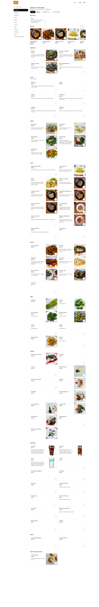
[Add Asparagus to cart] (55, 308)
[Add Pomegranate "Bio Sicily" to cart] (84, 516)
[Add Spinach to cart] (84, 345)
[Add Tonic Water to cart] (55, 516)
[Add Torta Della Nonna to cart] (55, 412)
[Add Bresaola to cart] (55, 59)
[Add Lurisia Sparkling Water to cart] (55, 546)
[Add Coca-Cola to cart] (55, 454)
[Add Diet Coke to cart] (84, 454)
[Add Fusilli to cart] (55, 187)
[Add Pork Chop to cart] (55, 291)
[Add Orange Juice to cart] (55, 504)
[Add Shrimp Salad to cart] (55, 157)
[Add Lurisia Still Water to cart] (84, 546)
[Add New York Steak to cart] (55, 278)
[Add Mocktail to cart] (84, 529)
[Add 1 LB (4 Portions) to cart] (55, 563)
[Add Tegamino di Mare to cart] (55, 71)
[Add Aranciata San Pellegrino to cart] (55, 479)
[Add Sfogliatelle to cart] (55, 400)
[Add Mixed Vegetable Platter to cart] (84, 71)
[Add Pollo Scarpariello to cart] (52, 38)
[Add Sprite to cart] (55, 466)
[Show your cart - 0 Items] (84, 2)
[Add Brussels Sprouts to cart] (84, 320)
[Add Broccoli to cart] (84, 308)
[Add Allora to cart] (84, 90)
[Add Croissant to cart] (84, 362)
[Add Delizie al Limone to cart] (84, 375)
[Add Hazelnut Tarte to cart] (84, 412)
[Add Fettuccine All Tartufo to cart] (55, 174)
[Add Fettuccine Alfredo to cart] (55, 236)
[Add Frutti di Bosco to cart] (55, 424)
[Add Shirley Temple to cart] (55, 529)
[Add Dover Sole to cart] (84, 266)
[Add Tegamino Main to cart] (84, 278)
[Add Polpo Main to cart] (55, 266)
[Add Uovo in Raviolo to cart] (77, 38)
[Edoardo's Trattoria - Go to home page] (15, 2)
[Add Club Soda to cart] (84, 479)
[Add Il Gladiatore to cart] (84, 103)
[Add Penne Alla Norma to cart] (84, 211)
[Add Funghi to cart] (84, 333)
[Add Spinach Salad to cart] (55, 145)
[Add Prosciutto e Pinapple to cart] (84, 59)
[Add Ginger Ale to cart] (55, 491)
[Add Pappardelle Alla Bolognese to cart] (40, 38)
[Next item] (84, 26)
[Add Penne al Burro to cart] (84, 236)
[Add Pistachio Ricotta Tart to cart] (84, 400)
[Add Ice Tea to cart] (84, 466)
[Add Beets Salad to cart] (55, 132)
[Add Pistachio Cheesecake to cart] (55, 437)
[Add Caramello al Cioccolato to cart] (55, 362)
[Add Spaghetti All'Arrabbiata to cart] (84, 224)
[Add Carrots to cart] (55, 333)
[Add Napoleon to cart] (84, 387)
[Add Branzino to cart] (84, 253)
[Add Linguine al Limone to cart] (65, 38)
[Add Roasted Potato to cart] (55, 345)
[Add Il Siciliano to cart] (55, 115)
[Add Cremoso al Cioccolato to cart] (55, 387)
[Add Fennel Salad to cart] (84, 132)
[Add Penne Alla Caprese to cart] (55, 211)
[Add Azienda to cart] (55, 103)
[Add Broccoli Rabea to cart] (55, 320)
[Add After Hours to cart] (55, 90)
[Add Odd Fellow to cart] (84, 115)
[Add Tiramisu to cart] (55, 375)
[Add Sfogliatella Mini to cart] (84, 424)
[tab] (32, 12)
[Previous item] (82, 26)
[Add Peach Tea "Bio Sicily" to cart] (84, 504)
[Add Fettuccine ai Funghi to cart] (84, 187)
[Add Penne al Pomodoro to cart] (55, 224)
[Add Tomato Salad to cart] (84, 145)
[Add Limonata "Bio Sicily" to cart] (84, 491)
